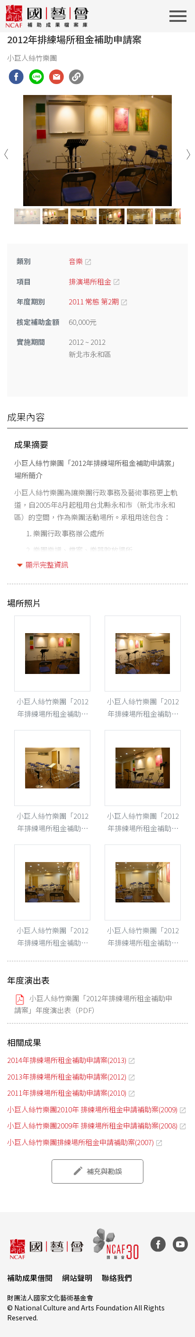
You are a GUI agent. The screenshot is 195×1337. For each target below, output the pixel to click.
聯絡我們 (117, 1277)
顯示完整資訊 (47, 564)
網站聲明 (77, 1277)
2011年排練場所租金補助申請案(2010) (66, 1093)
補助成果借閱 (30, 1277)
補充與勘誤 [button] (104, 1171)
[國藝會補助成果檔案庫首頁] (47, 16)
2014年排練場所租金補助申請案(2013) (66, 1060)
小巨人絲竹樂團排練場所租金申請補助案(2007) (80, 1142)
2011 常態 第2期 (94, 301)
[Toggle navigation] (181, 16)
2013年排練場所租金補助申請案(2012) (66, 1076)
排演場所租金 (90, 281)
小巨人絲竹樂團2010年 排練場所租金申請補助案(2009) (92, 1109)
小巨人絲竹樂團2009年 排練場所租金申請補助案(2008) (92, 1125)
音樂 (76, 261)
